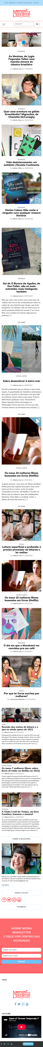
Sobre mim (12, 2)
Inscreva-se (28, 1044)
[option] (21, 53)
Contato (36, 2)
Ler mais (21, 322)
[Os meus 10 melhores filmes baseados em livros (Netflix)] (21, 441)
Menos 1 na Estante (21, 13)
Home (6, 2)
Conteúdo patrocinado (24, 2)
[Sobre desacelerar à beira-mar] (21, 349)
